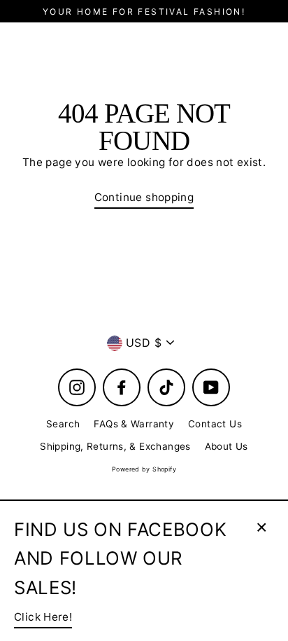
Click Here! (43, 616)
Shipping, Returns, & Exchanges (115, 446)
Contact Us (215, 423)
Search (63, 423)
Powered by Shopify (144, 469)
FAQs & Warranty (134, 423)
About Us (226, 446)
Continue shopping (144, 197)
